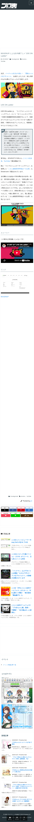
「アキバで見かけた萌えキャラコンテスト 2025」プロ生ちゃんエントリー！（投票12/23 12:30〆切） (22, 786)
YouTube (3, 61)
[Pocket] (5, 515)
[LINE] (15, 515)
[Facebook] (13, 510)
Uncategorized (15, 59)
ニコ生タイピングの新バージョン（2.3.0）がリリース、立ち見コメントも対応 (21, 556)
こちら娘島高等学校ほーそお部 (19, 169)
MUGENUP (5, 297)
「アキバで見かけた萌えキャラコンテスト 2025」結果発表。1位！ (22, 758)
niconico (24, 59)
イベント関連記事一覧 (9, 665)
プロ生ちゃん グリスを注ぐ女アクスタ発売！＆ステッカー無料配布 (22, 800)
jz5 (31, 501)
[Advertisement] (17, 27)
